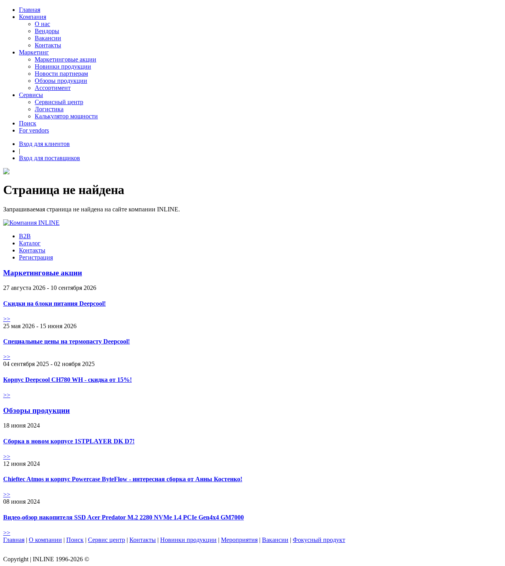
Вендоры (47, 31)
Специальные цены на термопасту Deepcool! (66, 341)
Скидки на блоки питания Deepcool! (54, 303)
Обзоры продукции (61, 80)
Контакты (48, 45)
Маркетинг (34, 52)
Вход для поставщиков (49, 158)
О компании (45, 539)
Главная (29, 9)
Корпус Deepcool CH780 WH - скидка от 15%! (67, 379)
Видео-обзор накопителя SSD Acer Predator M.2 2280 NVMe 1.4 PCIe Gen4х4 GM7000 (123, 517)
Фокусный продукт (319, 539)
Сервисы (31, 95)
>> (6, 319)
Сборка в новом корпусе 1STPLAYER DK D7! (69, 441)
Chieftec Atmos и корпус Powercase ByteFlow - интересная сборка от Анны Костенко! (122, 479)
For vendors (34, 130)
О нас (42, 24)
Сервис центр (106, 539)
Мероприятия (239, 539)
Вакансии (48, 38)
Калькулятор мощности (66, 116)
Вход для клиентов (44, 143)
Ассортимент (53, 87)
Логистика (49, 109)
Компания (32, 16)
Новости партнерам (61, 73)
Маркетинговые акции (65, 59)
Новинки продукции (63, 66)
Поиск (27, 123)
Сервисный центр (59, 102)
